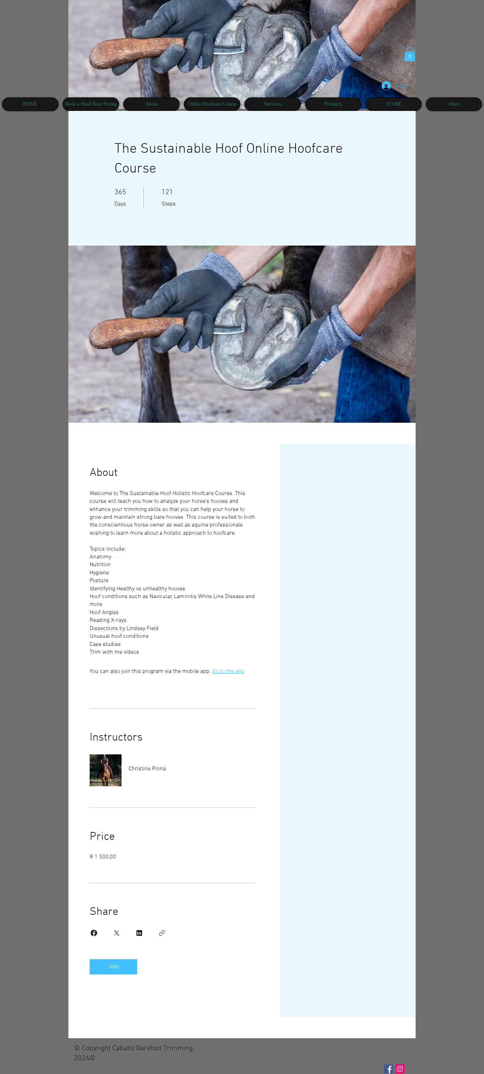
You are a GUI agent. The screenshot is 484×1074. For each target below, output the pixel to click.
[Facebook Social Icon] (388, 1068)
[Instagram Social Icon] (399, 1068)
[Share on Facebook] (94, 933)
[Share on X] (116, 933)
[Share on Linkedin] (139, 933)
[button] (410, 54)
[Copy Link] (162, 933)
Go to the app (228, 671)
